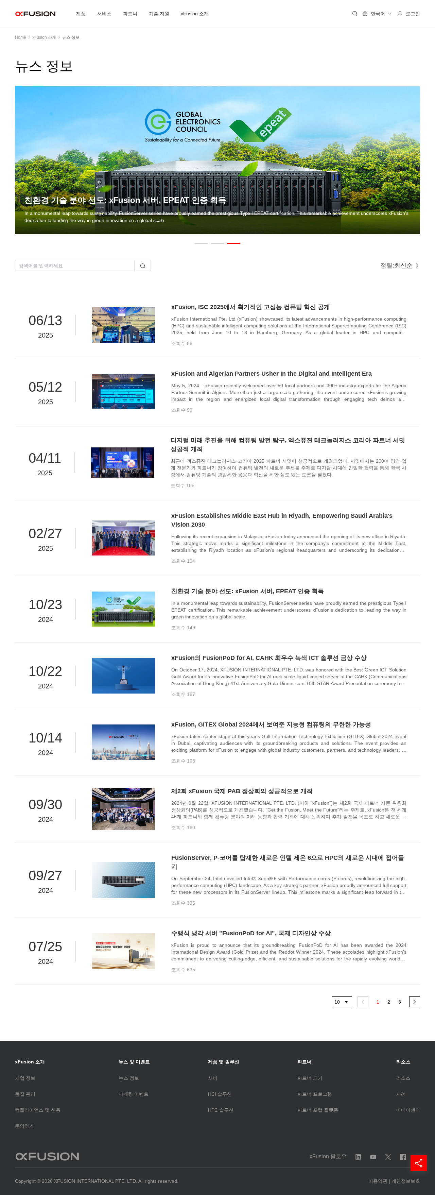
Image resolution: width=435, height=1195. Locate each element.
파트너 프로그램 (314, 1094)
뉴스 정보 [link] (71, 37)
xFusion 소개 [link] (44, 37)
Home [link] (20, 37)
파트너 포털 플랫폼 (317, 1110)
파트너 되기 (310, 1078)
